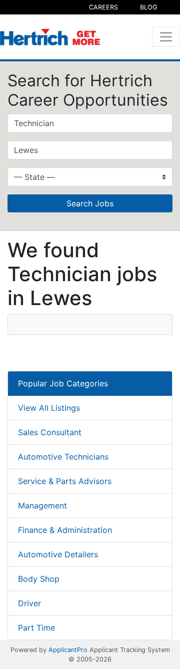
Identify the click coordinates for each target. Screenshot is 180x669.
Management (42, 505)
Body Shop (39, 579)
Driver (29, 603)
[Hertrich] (50, 37)
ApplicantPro (68, 650)
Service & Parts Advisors (65, 481)
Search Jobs (90, 203)
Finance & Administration (65, 530)
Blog (149, 7)
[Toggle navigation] (166, 37)
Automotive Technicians (63, 457)
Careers (103, 7)
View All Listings (49, 408)
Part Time (36, 628)
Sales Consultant (50, 432)
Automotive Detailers (58, 554)
